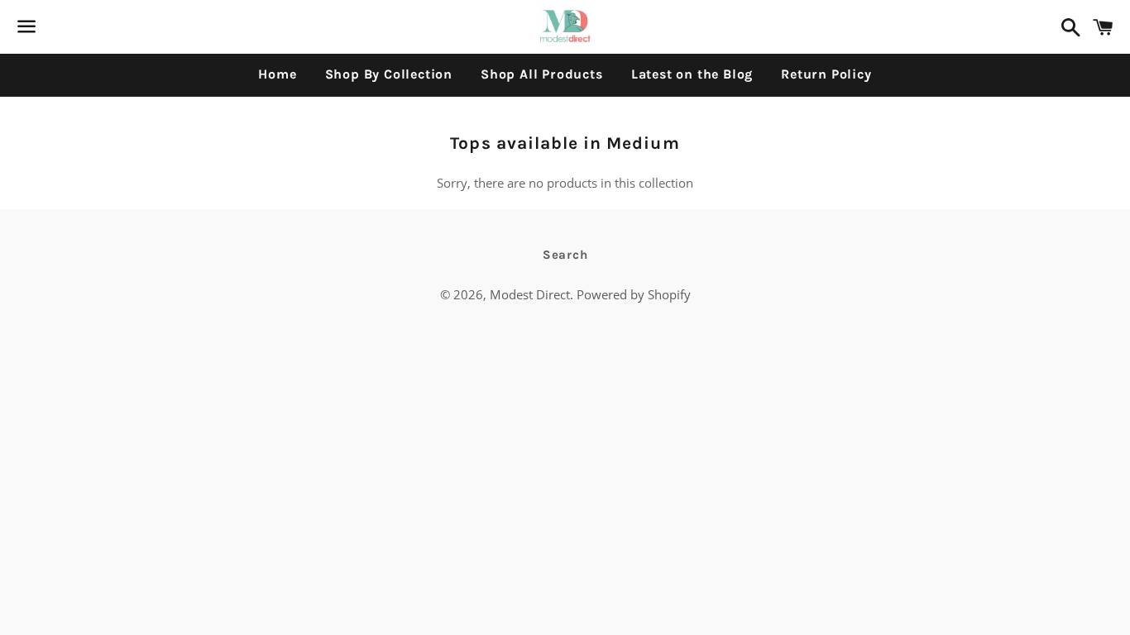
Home (277, 74)
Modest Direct (530, 294)
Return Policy (826, 74)
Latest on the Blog (692, 74)
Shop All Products (542, 74)
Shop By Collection (388, 74)
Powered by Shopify (634, 294)
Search (565, 254)
